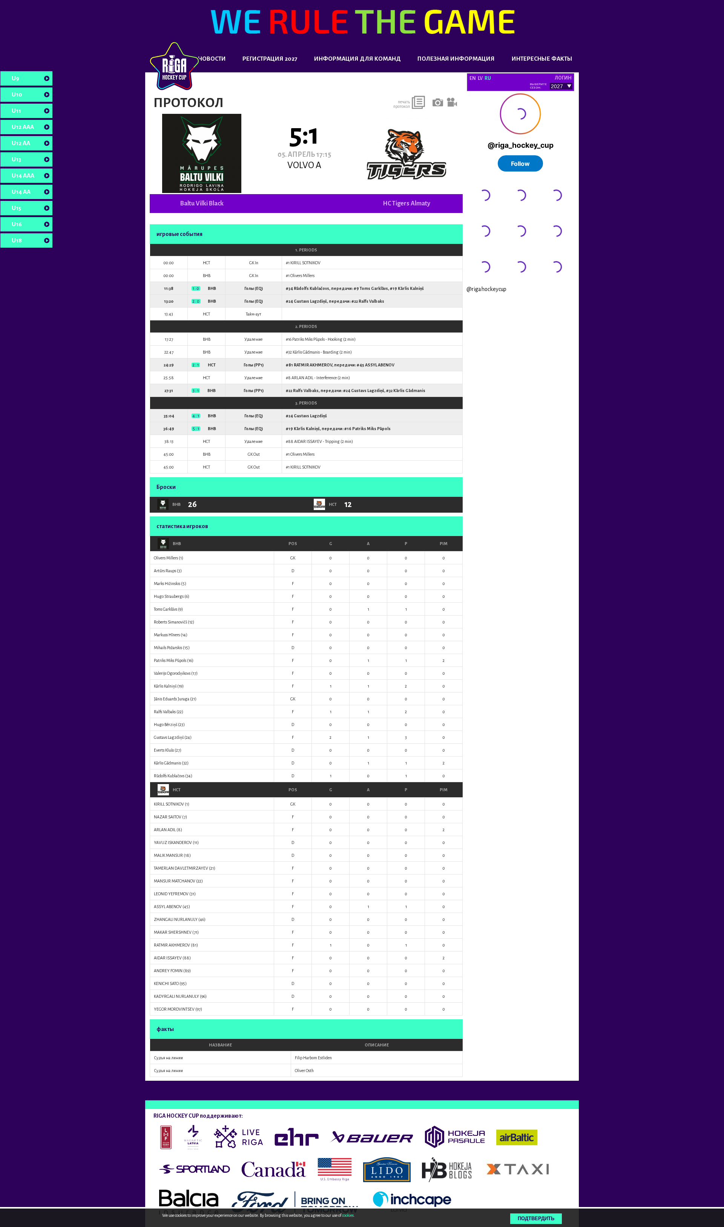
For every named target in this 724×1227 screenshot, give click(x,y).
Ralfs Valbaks (371, 301)
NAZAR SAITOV (167, 817)
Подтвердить (536, 1218)
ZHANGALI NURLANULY (176, 919)
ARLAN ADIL (302, 377)
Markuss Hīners (167, 635)
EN (472, 78)
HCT (177, 789)
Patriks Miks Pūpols (308, 339)
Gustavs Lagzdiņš (310, 301)
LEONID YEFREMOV (171, 894)
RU (488, 78)
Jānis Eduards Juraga (171, 699)
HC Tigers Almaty (406, 203)
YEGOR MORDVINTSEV (174, 1009)
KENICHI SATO (166, 983)
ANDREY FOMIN (168, 970)
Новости (212, 58)
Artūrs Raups (165, 570)
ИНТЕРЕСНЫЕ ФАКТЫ (542, 58)
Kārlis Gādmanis (306, 352)
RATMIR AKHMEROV (313, 365)
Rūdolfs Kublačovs (311, 288)
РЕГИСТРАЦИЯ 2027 (269, 58)
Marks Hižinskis (167, 583)
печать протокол (401, 104)
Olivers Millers (302, 275)
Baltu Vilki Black (202, 203)
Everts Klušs (164, 750)
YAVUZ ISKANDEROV (173, 842)
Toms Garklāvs (374, 288)
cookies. (348, 1215)
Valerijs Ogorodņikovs (172, 673)
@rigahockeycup (486, 289)
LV (480, 78)
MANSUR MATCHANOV (174, 881)
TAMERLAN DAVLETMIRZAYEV (181, 868)
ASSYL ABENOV (379, 365)
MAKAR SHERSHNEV (173, 932)
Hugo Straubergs (169, 596)
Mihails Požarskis (168, 647)
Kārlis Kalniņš (411, 288)
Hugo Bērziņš (165, 724)
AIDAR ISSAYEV (308, 441)
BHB (177, 543)
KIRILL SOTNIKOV (305, 262)
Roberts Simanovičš (170, 622)
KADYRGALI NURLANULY (176, 996)
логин (563, 78)
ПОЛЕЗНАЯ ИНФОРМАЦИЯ (456, 58)
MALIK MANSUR (168, 855)
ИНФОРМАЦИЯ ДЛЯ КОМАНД (357, 58)
